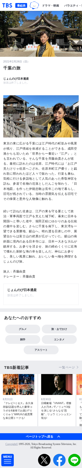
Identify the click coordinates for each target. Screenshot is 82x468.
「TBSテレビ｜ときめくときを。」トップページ (7, 5)
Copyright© (11, 444)
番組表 (21, 5)
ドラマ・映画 (50, 5)
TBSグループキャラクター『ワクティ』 (34, 5)
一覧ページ (67, 367)
